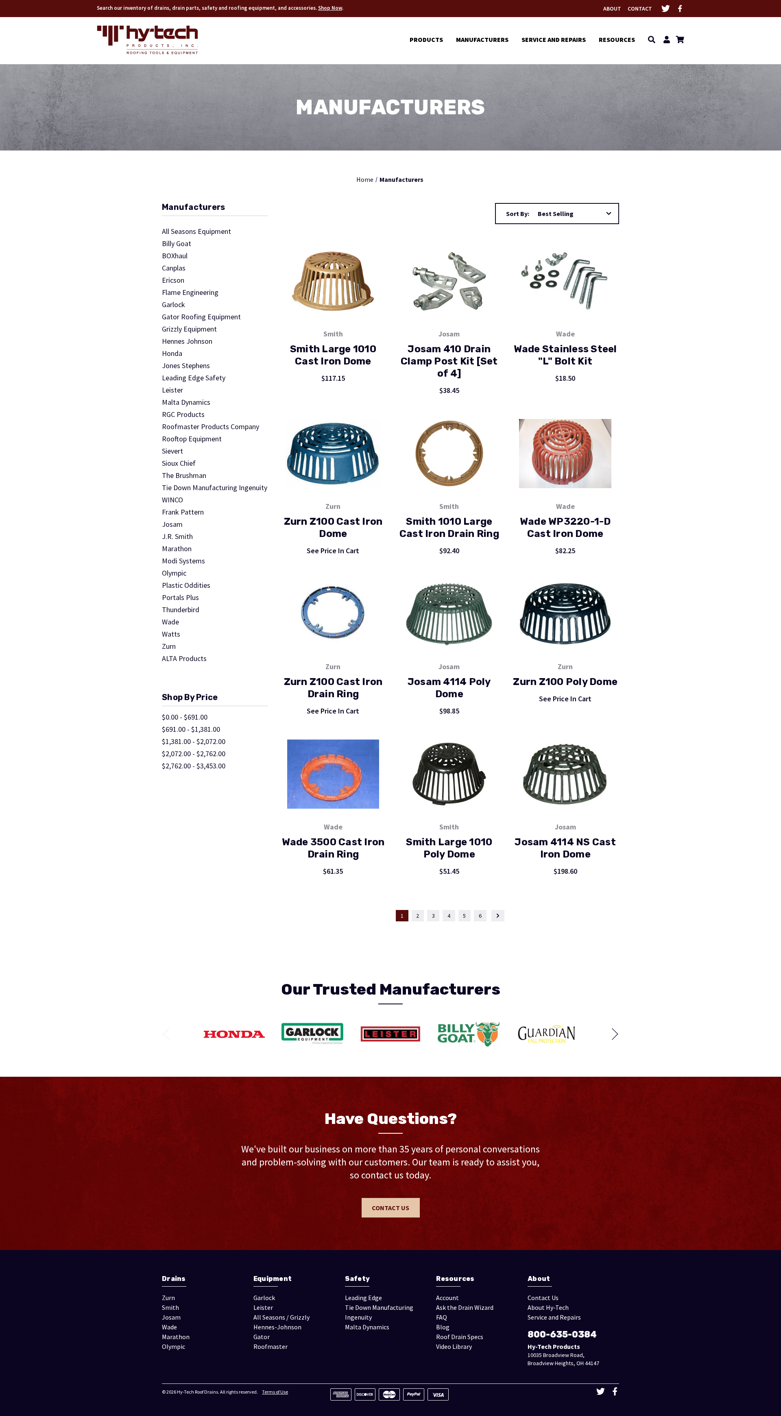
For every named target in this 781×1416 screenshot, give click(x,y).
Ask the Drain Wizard (464, 1307)
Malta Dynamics (186, 402)
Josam (172, 524)
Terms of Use (275, 1392)
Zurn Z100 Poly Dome (565, 681)
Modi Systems (183, 560)
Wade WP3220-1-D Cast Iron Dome (565, 527)
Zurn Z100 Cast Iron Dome (333, 527)
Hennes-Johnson (277, 1327)
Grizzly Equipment (189, 329)
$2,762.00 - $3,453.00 (193, 765)
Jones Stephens (186, 365)
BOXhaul (175, 255)
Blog (442, 1327)
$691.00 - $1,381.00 (191, 729)
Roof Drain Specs (459, 1337)
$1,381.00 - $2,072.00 (193, 741)
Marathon (177, 548)
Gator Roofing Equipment (201, 316)
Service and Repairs (553, 39)
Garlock (173, 304)
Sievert (172, 451)
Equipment (272, 1279)
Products (426, 39)
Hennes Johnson (187, 341)
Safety (357, 1279)
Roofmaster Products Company (210, 426)
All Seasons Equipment (196, 231)
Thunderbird (180, 609)
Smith (170, 1307)
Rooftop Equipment (192, 438)
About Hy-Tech (548, 1307)
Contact (640, 8)
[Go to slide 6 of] (169, 1034)
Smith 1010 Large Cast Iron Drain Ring (449, 527)
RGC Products (183, 414)
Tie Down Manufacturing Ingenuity (214, 487)
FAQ (441, 1317)
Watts (171, 634)
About (612, 8)
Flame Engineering (190, 292)
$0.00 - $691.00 (184, 717)
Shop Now (330, 7)
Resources (617, 39)
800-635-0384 (562, 1334)
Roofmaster (270, 1346)
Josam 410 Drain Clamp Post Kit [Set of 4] (449, 361)
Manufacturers (482, 39)
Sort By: (517, 213)
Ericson (173, 280)
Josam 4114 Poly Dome (449, 688)
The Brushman (184, 475)
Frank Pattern (183, 512)
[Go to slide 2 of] (612, 1034)
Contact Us (390, 1208)
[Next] (497, 916)
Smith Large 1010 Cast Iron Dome (333, 355)
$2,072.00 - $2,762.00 (193, 753)
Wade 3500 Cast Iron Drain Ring (333, 848)
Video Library (454, 1346)
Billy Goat (176, 243)
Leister (172, 390)
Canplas (173, 268)
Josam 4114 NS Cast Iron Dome (565, 848)
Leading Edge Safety (193, 377)
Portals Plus (180, 597)
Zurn (169, 646)
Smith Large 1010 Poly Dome (449, 848)
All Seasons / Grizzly (281, 1317)
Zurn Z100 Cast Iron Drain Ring (333, 688)
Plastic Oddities (186, 585)
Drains (174, 1279)
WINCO (172, 499)
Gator (261, 1337)
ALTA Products (184, 658)
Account (447, 1298)
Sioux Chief (179, 463)
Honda (172, 353)
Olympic (174, 573)
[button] (215, 209)
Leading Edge (363, 1298)
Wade (170, 621)
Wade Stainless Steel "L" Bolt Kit (565, 355)
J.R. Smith (177, 536)
